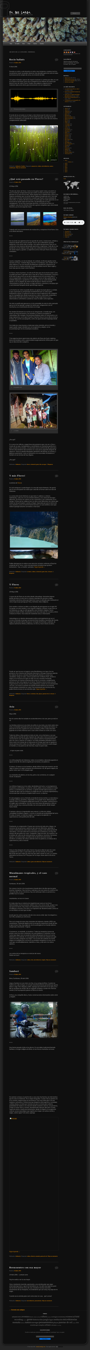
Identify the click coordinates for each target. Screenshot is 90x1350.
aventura (29, 571)
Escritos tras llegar (69, 82)
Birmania (67, 115)
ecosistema (33, 693)
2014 (66, 170)
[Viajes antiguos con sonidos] (71, 248)
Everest (66, 128)
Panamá (67, 145)
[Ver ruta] (72, 185)
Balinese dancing (68, 217)
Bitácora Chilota (69, 117)
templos (44, 959)
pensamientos (38, 1300)
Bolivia (66, 119)
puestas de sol (46, 693)
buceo (28, 464)
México (67, 138)
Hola (11, 43)
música (23, 1322)
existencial (33, 464)
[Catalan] (69, 52)
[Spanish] (65, 52)
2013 (66, 171)
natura (51, 166)
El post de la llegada (70, 80)
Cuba (66, 126)
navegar (44, 464)
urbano (48, 1325)
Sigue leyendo (39, 567)
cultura (39, 166)
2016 (66, 167)
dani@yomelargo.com (40, 1346)
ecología (54, 1317)
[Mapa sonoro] (71, 260)
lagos (51, 1320)
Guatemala (67, 129)
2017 (66, 166)
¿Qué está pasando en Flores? (26, 179)
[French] (73, 52)
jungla (46, 1319)
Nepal (66, 141)
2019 (66, 163)
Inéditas (67, 135)
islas (40, 464)
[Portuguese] (75, 52)
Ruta (23, 43)
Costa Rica (67, 125)
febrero (70, 162)
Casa (65, 178)
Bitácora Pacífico (69, 118)
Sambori (14, 971)
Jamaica (67, 136)
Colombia (67, 124)
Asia (11, 706)
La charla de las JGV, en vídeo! (72, 89)
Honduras (67, 131)
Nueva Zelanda (68, 143)
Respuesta (50, 464)
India (66, 132)
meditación (58, 1319)
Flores (19, 483)
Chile (66, 122)
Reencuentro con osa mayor (25, 1267)
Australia (67, 112)
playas (40, 693)
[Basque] (67, 52)
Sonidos (23, 166)
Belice (66, 114)
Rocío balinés (17, 59)
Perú (66, 146)
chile (66, 237)
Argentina (67, 111)
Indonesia (18, 166)
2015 (66, 169)
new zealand (68, 234)
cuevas (38, 1317)
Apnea (66, 110)
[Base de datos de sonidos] (71, 254)
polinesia (67, 235)
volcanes (50, 571)
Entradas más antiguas (17, 1310)
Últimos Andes (68, 152)
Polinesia (67, 148)
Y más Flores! (17, 475)
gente (37, 464)
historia (33, 1256)
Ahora (66, 108)
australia (67, 231)
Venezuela (67, 153)
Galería (35, 43)
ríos (77, 1322)
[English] (71, 52)
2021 (66, 160)
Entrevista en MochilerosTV (71, 97)
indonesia (67, 232)
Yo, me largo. (20, 12)
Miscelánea (67, 139)
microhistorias (45, 166)
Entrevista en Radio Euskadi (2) (72, 91)
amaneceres (34, 166)
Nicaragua (67, 142)
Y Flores (14, 584)
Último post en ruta (69, 79)
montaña (38, 1256)
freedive (25, 1319)
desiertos (49, 1317)
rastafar (74, 1322)
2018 (66, 164)
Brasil (66, 121)
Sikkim (66, 149)
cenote (35, 1317)
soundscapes (12, 167)
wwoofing (59, 1325)
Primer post (67, 77)
